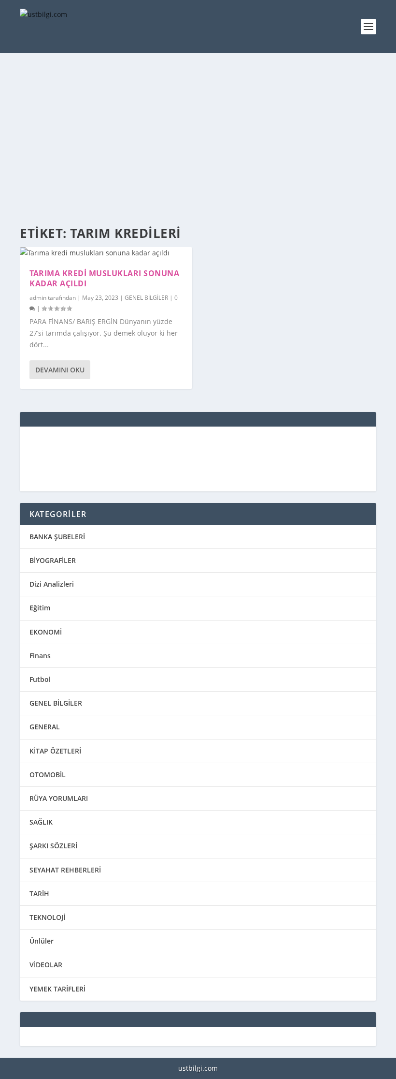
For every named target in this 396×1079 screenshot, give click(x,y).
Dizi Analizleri (51, 584)
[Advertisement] (198, 140)
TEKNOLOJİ (47, 917)
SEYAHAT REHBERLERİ (65, 869)
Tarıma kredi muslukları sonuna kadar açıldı (104, 278)
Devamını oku (60, 369)
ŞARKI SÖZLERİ (53, 845)
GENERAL (44, 726)
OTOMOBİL (47, 774)
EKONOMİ (45, 631)
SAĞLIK (41, 822)
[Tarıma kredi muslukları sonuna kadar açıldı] (106, 253)
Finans (40, 655)
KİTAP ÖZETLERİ (55, 750)
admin (37, 298)
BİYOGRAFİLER (52, 560)
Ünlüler (41, 941)
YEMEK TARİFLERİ (57, 988)
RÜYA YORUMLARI (58, 798)
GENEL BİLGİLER (146, 298)
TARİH (39, 893)
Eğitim (39, 607)
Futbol (40, 679)
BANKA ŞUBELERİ (57, 536)
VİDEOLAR (45, 964)
